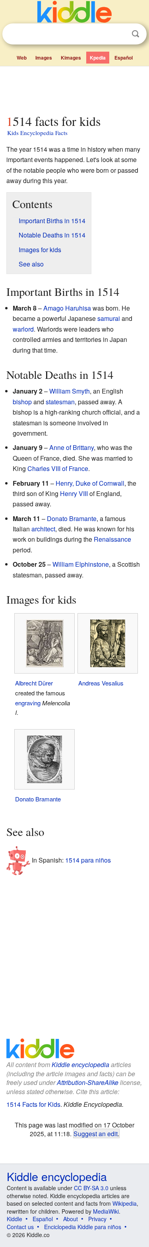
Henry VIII (74, 493)
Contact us (20, 1227)
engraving (28, 703)
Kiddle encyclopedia (80, 1064)
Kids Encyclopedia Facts (37, 133)
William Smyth (69, 391)
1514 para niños (88, 860)
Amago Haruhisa (67, 308)
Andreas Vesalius (101, 683)
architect (43, 528)
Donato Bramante (72, 518)
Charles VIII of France (57, 468)
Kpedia (98, 57)
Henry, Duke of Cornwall (90, 483)
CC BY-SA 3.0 (91, 1188)
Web (22, 57)
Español (123, 57)
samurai (108, 318)
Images (43, 57)
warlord (23, 329)
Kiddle (14, 1219)
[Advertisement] (74, 88)
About (70, 1219)
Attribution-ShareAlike (87, 1082)
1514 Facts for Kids (33, 1104)
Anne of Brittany (71, 447)
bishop (22, 401)
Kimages (71, 57)
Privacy (97, 1219)
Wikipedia (124, 1203)
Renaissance (112, 539)
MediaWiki (106, 1211)
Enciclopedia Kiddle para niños (82, 1227)
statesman (60, 401)
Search (135, 34)
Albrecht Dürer (34, 683)
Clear (119, 34)
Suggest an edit (96, 1133)
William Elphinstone (80, 564)
